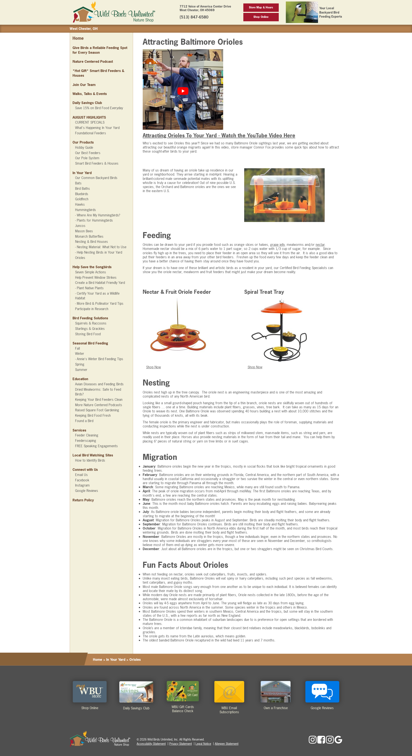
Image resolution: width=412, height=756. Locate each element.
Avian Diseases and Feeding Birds (99, 384)
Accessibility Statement (151, 744)
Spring (79, 364)
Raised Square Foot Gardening (97, 410)
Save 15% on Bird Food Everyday (99, 108)
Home (78, 38)
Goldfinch (81, 199)
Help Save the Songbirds (92, 267)
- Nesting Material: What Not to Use (100, 247)
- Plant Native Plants (89, 288)
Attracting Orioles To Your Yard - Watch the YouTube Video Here (219, 135)
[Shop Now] (178, 300)
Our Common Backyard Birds (96, 177)
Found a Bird (84, 420)
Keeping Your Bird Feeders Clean (99, 399)
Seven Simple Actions (90, 272)
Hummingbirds (85, 209)
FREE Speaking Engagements (96, 446)
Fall (77, 348)
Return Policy (83, 500)
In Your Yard (82, 172)
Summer (81, 369)
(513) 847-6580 (194, 17)
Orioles (80, 257)
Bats (78, 183)
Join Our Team (84, 84)
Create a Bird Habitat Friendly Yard (100, 282)
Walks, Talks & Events (90, 93)
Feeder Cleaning (86, 435)
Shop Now (153, 367)
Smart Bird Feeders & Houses (96, 163)
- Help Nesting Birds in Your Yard (98, 252)
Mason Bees (84, 231)
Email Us (81, 474)
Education (80, 378)
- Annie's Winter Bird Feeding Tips (99, 359)
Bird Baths (82, 188)
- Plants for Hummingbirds (94, 220)
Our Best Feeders (87, 152)
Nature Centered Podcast (93, 61)
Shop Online (260, 17)
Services (79, 430)
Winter (79, 353)
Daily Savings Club (87, 102)
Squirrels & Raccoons (90, 323)
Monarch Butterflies (89, 236)
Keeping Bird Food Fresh (93, 415)
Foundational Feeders (90, 133)
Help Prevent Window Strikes (96, 277)
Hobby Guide (84, 147)
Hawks (80, 204)
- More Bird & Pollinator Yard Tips (99, 303)
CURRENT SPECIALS (90, 122)
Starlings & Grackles (90, 328)
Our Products (83, 142)
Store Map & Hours (261, 7)
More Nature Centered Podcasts (98, 404)
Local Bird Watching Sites (93, 455)
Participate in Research (91, 308)
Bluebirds (81, 193)
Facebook (82, 480)
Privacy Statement (180, 744)
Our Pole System (87, 158)
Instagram (82, 485)
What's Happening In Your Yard (97, 127)
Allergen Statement (226, 744)
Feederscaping (85, 440)
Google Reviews (86, 490)
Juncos (80, 225)
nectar (320, 244)
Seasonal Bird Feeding (90, 343)
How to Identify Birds (90, 460)
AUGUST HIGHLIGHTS (89, 117)
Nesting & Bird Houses (91, 241)
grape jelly (277, 244)
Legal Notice (203, 744)
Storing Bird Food (88, 334)
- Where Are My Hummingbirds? (97, 215)
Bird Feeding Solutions (90, 318)
